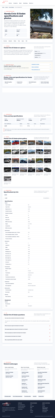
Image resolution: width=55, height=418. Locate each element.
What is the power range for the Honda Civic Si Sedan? (14, 325)
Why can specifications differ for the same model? (13, 339)
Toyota (31, 412)
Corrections (44, 411)
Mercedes (32, 406)
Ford (31, 409)
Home (3, 7)
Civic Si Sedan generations (17, 396)
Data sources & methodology (45, 408)
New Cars (31, 3)
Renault (31, 410)
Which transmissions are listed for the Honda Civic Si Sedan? (15, 332)
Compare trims (41, 396)
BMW (31, 407)
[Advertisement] (27, 100)
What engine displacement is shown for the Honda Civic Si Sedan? (16, 329)
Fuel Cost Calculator (21, 406)
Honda (6, 7)
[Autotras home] (6, 404)
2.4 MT (5, 125)
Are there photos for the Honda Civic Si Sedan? (13, 336)
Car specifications (21, 404)
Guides (43, 406)
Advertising (20, 409)
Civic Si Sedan (11, 7)
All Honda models (8, 396)
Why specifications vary (41, 69)
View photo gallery (27, 396)
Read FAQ (34, 396)
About (43, 404)
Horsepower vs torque (41, 64)
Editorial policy (45, 410)
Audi (31, 404)
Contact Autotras (21, 407)
